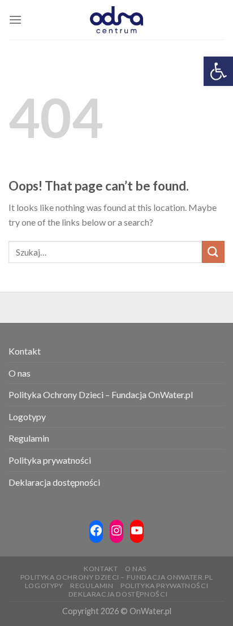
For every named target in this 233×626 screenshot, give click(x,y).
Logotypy (27, 416)
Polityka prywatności (49, 460)
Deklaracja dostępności (54, 482)
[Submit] (213, 252)
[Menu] (15, 19)
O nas (19, 373)
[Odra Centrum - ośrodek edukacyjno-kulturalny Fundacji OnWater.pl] (116, 20)
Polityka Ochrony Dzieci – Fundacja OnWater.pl (100, 394)
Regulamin (28, 438)
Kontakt (24, 351)
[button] (218, 71)
